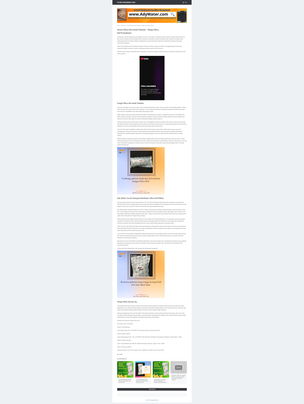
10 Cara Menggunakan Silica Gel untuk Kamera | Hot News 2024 (142, 381)
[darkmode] (183, 2)
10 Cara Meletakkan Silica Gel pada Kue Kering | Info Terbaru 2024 (124, 381)
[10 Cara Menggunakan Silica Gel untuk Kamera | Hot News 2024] (143, 369)
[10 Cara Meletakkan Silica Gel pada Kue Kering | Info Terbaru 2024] (125, 369)
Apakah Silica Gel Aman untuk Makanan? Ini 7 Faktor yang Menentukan (160, 381)
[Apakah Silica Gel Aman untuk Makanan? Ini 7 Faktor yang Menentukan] (161, 369)
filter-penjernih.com (126, 2)
